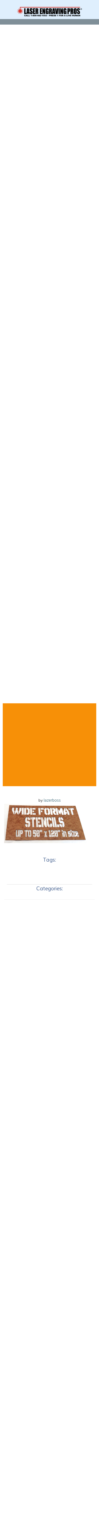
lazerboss (52, 800)
